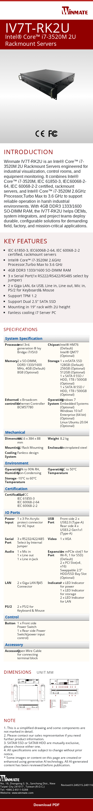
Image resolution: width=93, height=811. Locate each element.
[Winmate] (75, 10)
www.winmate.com (22, 792)
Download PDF (47, 805)
